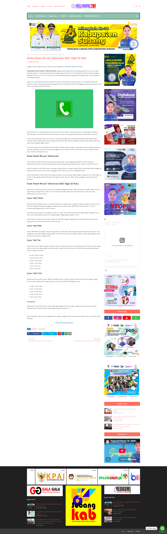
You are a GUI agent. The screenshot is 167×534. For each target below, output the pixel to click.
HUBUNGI (42, 6)
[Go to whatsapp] (162, 528)
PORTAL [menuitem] (63, 16)
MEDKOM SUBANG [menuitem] (75, 16)
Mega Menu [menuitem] (53, 16)
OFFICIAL (49, 6)
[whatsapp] (136, 318)
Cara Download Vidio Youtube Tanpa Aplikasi (124, 410)
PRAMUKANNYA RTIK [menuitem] (91, 16)
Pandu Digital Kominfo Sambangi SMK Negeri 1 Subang (125, 510)
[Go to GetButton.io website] (162, 532)
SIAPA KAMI (35, 6)
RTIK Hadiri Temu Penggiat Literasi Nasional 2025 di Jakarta (49, 505)
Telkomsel (35, 54)
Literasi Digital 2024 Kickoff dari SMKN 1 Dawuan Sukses (125, 417)
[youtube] (127, 318)
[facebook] (133, 6)
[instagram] (139, 6)
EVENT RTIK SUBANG (59, 6)
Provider (34, 329)
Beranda (29, 54)
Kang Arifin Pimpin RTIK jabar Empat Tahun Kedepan (49, 512)
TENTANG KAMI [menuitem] (40, 16)
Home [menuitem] (31, 16)
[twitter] (136, 6)
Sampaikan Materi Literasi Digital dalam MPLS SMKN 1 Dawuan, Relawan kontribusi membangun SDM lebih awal (48, 521)
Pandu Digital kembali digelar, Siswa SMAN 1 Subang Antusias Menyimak (126, 425)
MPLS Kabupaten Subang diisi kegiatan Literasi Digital (125, 518)
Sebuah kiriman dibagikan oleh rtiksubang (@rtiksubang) (123, 266)
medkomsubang (34, 62)
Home (28, 6)
